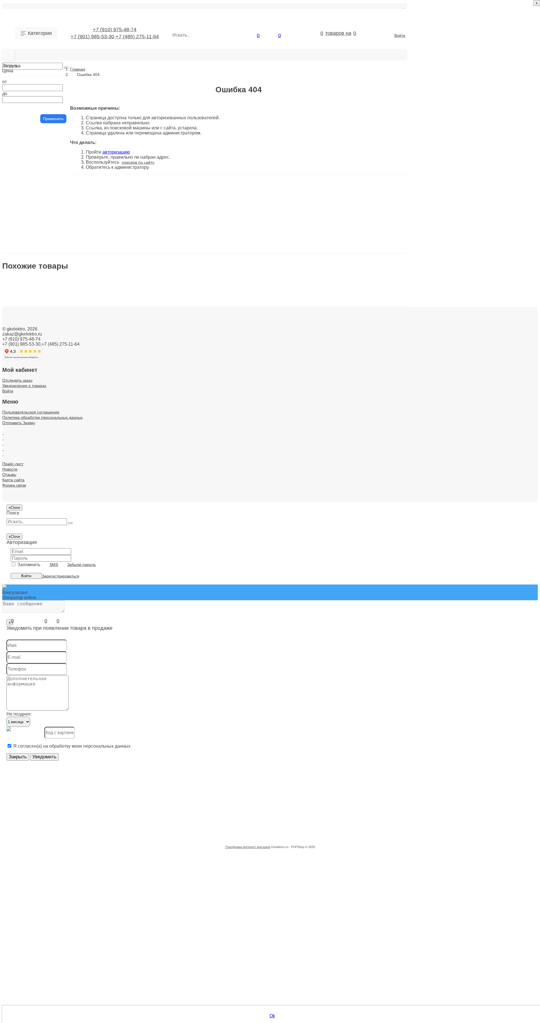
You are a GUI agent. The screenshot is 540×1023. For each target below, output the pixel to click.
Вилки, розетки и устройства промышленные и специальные (47, 171)
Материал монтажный (40, 379)
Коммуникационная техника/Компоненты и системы (47, 313)
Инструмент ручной (37, 248)
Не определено (33, 412)
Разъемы (26, 511)
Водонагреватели (35, 182)
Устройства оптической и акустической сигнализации (47, 708)
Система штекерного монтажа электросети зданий (47, 555)
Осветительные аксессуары (46, 445)
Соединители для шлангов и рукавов (47, 664)
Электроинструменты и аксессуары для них (47, 752)
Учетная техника (34, 719)
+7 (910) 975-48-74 (114, 29)
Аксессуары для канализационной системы (47, 83)
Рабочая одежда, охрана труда (47, 489)
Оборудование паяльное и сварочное (47, 434)
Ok (272, 1015)
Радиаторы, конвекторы (42, 500)
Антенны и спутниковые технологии (47, 105)
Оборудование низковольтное (47, 423)
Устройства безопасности (43, 686)
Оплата (130, 424)
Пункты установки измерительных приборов (47, 478)
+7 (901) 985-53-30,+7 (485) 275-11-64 (115, 36)
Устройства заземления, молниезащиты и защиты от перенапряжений (47, 697)
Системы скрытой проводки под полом (47, 631)
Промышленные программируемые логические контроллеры (47, 467)
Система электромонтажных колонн (47, 566)
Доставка (113, 424)
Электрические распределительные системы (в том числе (47, 730)
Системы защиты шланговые (47, 588)
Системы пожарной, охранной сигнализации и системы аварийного (47, 610)
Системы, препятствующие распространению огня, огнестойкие (47, 653)
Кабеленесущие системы (43, 269)
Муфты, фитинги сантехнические (47, 401)
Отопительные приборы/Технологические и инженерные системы (47, 456)
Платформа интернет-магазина (247, 847)
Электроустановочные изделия (47, 763)
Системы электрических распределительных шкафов (47, 642)
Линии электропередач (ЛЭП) (47, 368)
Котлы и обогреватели (40, 346)
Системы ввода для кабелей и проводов (47, 577)
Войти (399, 35)
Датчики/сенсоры (35, 193)
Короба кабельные (36, 335)
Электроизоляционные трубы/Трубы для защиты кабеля (47, 741)
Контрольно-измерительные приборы (47, 324)
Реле (22, 533)
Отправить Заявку (157, 424)
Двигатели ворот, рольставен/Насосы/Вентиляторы (47, 204)
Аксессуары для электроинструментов (47, 94)
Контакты (186, 424)
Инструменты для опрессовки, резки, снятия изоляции (47, 259)
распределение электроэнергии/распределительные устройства (47, 522)
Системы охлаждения (40, 599)
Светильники (30, 544)
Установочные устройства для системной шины (47, 675)
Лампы (24, 357)
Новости (204, 424)
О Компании (91, 424)
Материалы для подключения (47, 390)
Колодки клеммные (37, 302)
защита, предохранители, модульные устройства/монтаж (47, 215)
